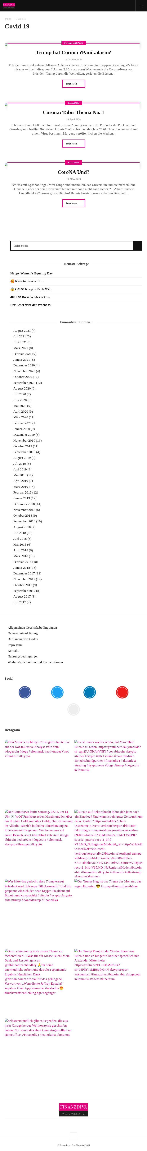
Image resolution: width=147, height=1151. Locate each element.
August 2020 (22, 388)
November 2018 (24, 510)
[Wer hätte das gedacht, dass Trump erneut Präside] (39, 913)
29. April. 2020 (73, 119)
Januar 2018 (21, 567)
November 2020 (24, 371)
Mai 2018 (19, 544)
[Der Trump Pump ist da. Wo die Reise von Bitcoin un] (108, 983)
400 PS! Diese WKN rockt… (30, 297)
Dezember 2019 (24, 434)
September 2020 (24, 383)
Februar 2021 (22, 354)
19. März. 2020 (73, 179)
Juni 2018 (20, 538)
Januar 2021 (21, 359)
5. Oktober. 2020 (73, 59)
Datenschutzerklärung (23, 633)
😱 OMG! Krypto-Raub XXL (30, 289)
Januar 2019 (21, 498)
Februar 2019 (22, 492)
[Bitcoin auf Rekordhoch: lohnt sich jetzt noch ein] (108, 843)
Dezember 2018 (24, 504)
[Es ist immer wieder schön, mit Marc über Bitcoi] (108, 774)
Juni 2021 (20, 342)
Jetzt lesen (72, 83)
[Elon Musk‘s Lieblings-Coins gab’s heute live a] (39, 774)
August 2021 (22, 330)
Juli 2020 (19, 394)
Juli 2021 (19, 336)
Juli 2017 (19, 602)
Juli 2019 (19, 463)
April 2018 (20, 550)
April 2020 (20, 411)
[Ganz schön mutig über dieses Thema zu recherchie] (39, 983)
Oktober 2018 (22, 515)
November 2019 (24, 440)
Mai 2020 (19, 406)
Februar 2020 (22, 423)
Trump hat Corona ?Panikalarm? (73, 52)
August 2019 (22, 458)
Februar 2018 (22, 562)
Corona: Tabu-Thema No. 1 (73, 112)
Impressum (15, 645)
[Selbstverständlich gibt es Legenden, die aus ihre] (39, 1052)
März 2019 (20, 487)
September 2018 (24, 521)
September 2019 (24, 452)
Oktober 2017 (22, 585)
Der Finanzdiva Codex (23, 639)
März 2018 (20, 556)
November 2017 (24, 579)
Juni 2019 (20, 469)
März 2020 (20, 417)
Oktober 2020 (22, 377)
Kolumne (73, 103)
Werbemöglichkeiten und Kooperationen (35, 662)
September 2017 (24, 591)
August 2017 (22, 596)
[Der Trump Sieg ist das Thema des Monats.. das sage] (108, 913)
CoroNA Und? (74, 172)
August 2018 (22, 527)
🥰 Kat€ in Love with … (27, 281)
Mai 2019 (19, 475)
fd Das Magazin (73, 43)
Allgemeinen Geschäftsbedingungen (32, 627)
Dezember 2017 (24, 573)
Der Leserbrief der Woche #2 (30, 305)
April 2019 (20, 481)
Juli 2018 (19, 533)
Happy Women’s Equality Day (31, 273)
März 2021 (20, 348)
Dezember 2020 (24, 365)
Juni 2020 (20, 400)
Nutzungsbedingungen (23, 656)
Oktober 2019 (22, 446)
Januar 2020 (21, 429)
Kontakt (13, 651)
